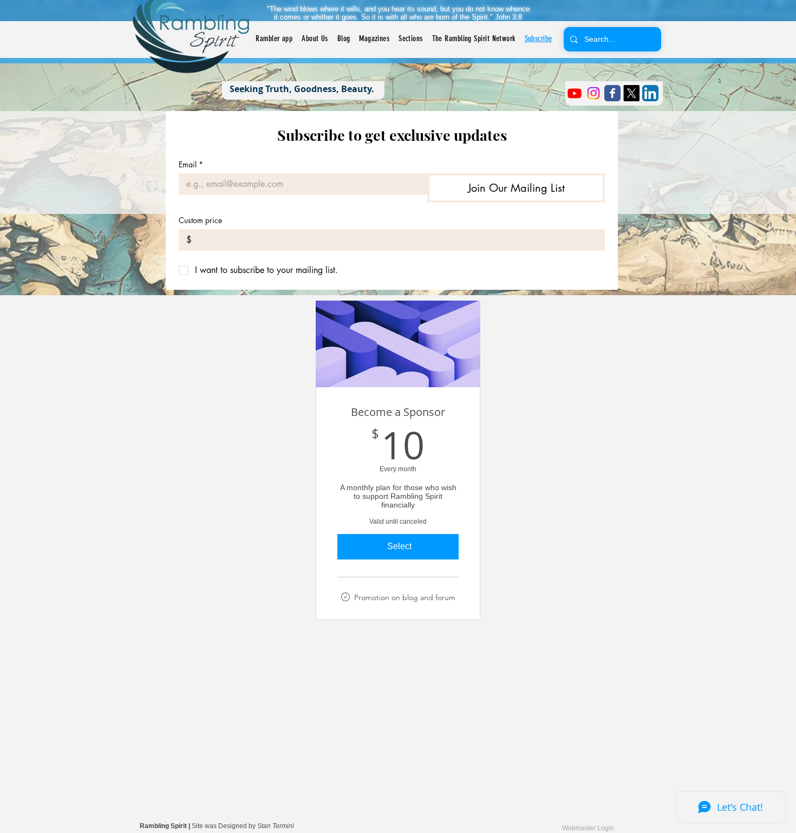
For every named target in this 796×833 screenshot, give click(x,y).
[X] (631, 93)
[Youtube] (574, 93)
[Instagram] (593, 93)
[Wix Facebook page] (612, 93)
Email (191, 164)
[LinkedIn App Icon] (650, 93)
